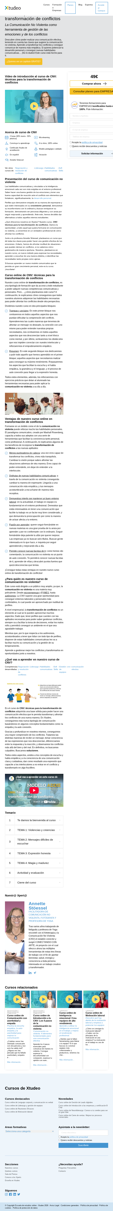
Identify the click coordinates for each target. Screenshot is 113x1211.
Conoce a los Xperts (13, 1177)
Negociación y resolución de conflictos (21, 170)
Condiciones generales (70, 1205)
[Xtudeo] (13, 7)
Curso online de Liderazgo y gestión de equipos (24, 1106)
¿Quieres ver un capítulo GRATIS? (24, 61)
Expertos (89, 5)
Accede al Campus (101, 8)
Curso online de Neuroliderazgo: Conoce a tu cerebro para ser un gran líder (83, 1111)
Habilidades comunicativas (51, 169)
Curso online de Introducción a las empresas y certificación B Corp (83, 1106)
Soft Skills (61, 169)
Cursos (46, 5)
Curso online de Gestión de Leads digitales (76, 1102)
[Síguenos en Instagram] (6, 1194)
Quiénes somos (11, 1171)
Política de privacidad (89, 1205)
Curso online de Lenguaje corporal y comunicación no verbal (29, 1102)
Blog (80, 5)
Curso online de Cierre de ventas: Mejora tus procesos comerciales (80, 1116)
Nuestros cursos (11, 1168)
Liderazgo (39, 168)
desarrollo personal (42, 198)
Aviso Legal (54, 1205)
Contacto (62, 1171)
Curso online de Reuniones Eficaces (19, 1109)
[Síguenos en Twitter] (18, 1194)
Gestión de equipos (62, 669)
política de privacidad (92, 142)
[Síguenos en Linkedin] (14, 1194)
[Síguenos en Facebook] (10, 1194)
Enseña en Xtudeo (12, 1180)
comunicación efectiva (78, 668)
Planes (70, 5)
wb (35, 972)
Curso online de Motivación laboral (18, 1112)
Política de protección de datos (25, 1208)
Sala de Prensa (11, 1174)
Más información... (14, 1062)
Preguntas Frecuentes (67, 1168)
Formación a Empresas (57, 7)
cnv (68, 667)
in (30, 972)
